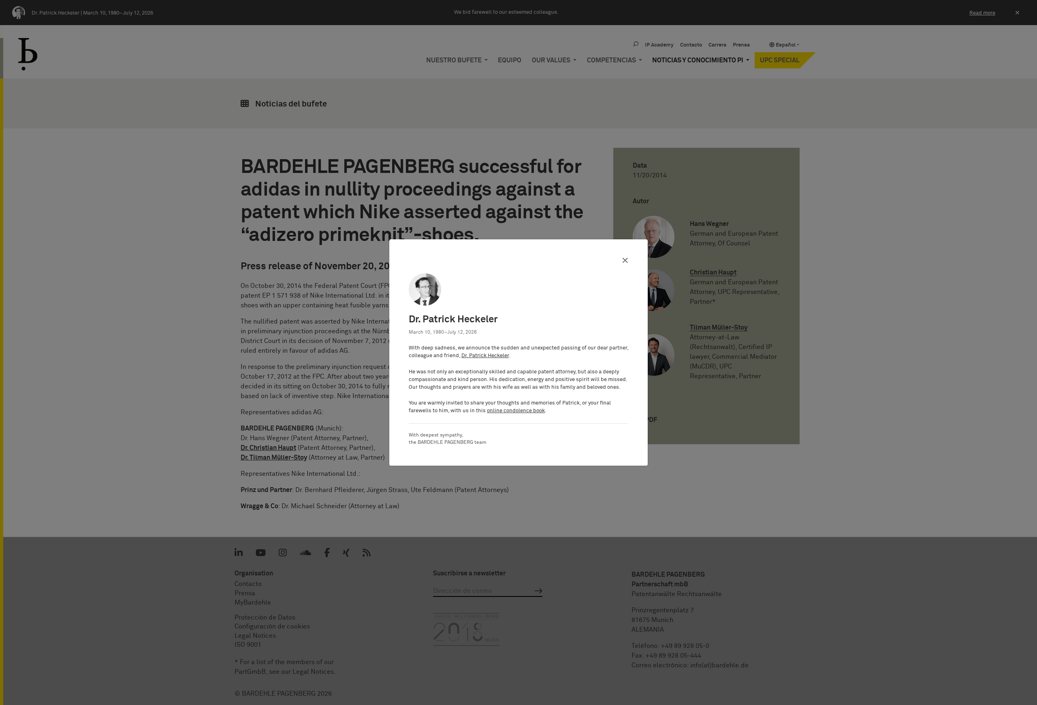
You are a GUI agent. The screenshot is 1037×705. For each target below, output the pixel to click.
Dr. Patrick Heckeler (485, 355)
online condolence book (516, 410)
